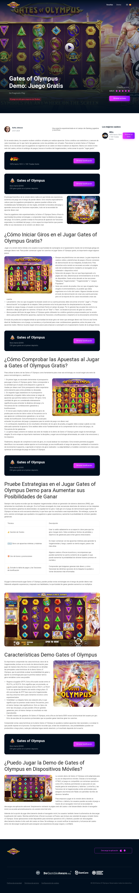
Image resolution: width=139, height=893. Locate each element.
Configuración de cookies (50, 883)
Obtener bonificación (84, 161)
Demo (118, 5)
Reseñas (109, 5)
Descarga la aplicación (109, 851)
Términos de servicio (31, 883)
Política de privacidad (14, 883)
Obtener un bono (119, 98)
